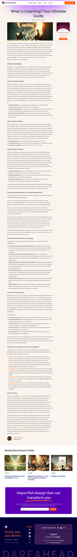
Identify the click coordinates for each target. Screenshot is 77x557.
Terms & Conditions (8, 539)
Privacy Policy (15, 539)
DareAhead (22, 396)
